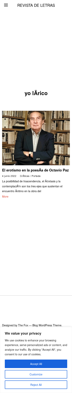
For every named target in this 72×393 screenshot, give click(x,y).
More (5, 196)
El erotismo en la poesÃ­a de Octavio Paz (35, 170)
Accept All (36, 364)
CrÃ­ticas (25, 175)
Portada (36, 175)
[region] (36, 360)
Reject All (36, 385)
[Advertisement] (36, 38)
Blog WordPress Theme (46, 325)
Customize (36, 374)
